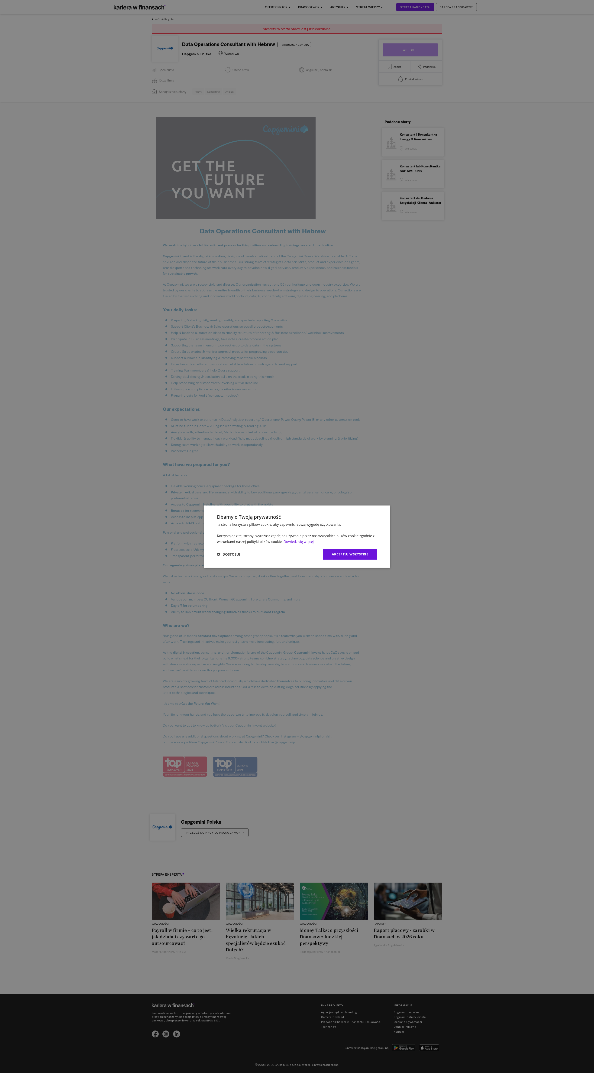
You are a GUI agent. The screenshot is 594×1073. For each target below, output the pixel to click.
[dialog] (297, 536)
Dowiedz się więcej (299, 541)
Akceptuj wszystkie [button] (350, 554)
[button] (228, 554)
